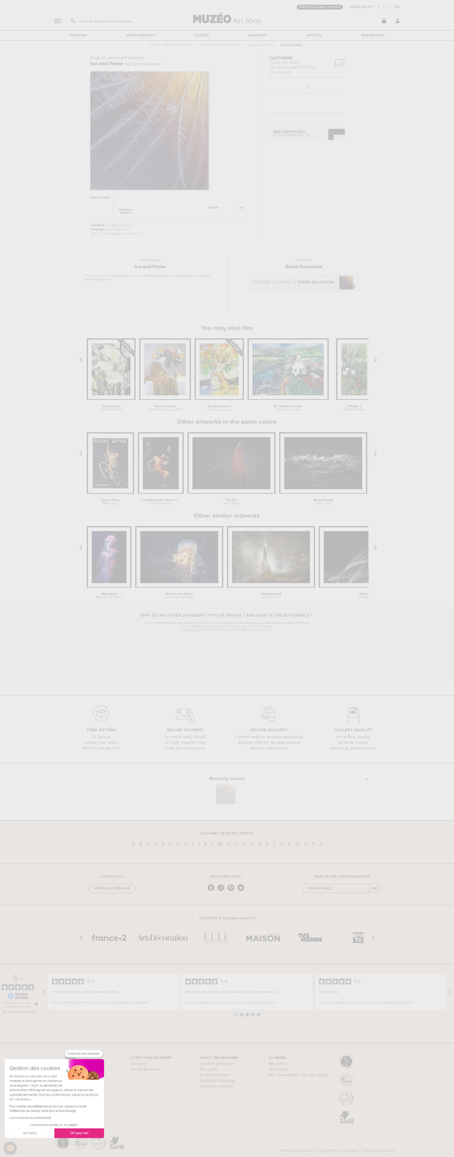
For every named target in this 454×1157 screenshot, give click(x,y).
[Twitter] (242, 890)
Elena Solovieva (262, 45)
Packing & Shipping (217, 1081)
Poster (201, 35)
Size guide (209, 1069)
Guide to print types (217, 1064)
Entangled (109, 595)
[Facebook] (212, 890)
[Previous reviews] (44, 992)
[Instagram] (222, 890)
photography (118, 275)
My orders (278, 1064)
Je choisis (29, 1133)
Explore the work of (293, 282)
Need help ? (362, 7)
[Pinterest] (232, 890)
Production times (215, 1075)
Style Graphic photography (220, 45)
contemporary (152, 275)
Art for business (145, 1069)
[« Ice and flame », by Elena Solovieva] (226, 794)
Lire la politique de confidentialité (30, 1118)
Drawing (258, 35)
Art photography (177, 45)
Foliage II (354, 408)
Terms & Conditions (296, 1150)
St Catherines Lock (288, 408)
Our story (139, 1064)
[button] (10, 1148)
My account (279, 1069)
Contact (352, 1150)
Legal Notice (329, 1150)
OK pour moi (79, 1133)
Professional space (319, 7)
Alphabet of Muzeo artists (227, 833)
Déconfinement (219, 408)
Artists (314, 35)
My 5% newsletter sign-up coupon (298, 1075)
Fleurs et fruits (165, 408)
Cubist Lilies (111, 408)
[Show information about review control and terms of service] (36, 1004)
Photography (141, 35)
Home (152, 45)
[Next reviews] (450, 992)
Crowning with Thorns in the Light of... (160, 501)
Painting (78, 35)
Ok (374, 888)
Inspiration (373, 35)
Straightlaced (271, 595)
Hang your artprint (216, 1086)
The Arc (231, 501)
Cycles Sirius (110, 501)
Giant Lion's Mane (179, 595)
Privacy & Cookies (379, 1150)
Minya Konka (323, 501)
